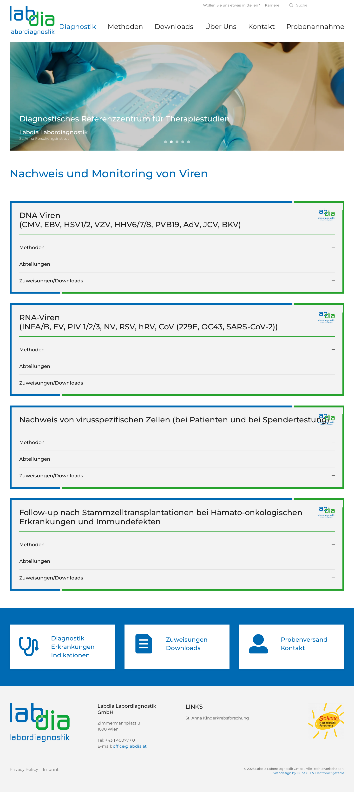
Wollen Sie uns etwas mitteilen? (231, 5)
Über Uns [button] (220, 26)
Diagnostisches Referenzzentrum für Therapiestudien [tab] (172, 142)
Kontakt (261, 26)
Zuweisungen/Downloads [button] (51, 281)
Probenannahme (315, 26)
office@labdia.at (130, 746)
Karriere (272, 5)
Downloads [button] (174, 26)
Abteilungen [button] (34, 264)
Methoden (125, 26)
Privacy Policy (24, 769)
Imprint (51, 769)
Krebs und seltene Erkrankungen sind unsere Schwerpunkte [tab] (166, 142)
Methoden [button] (32, 247)
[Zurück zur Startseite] (32, 20)
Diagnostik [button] (77, 26)
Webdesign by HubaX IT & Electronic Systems (308, 773)
